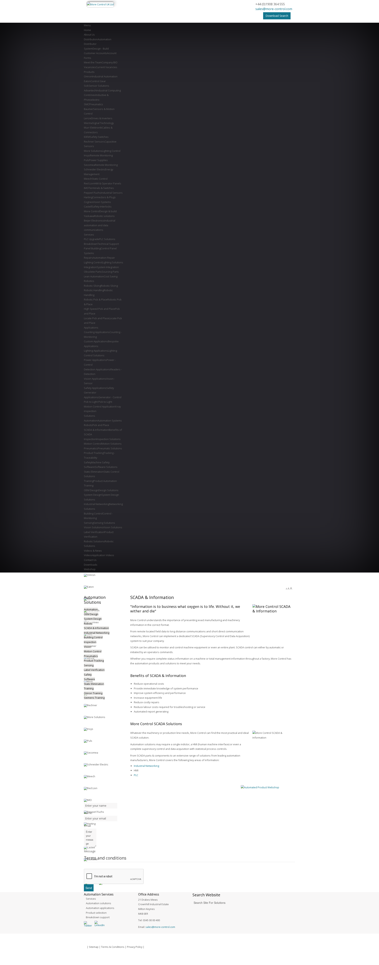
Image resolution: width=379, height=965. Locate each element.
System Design (93, 618)
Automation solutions (98, 903)
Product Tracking (94, 660)
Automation (91, 609)
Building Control (93, 637)
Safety (88, 674)
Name (88, 813)
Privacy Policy (134, 947)
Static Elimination (94, 684)
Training (89, 688)
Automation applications (100, 908)
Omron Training (93, 693)
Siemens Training (94, 697)
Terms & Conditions (112, 947)
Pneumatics (91, 656)
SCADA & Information (96, 628)
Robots (88, 623)
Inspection (90, 642)
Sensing (89, 665)
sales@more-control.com (273, 9)
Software (89, 679)
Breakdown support (98, 917)
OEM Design (91, 614)
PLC (136, 775)
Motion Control (92, 651)
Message (90, 851)
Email (87, 826)
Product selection (96, 912)
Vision (87, 646)
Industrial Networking (146, 766)
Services (91, 898)
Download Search (276, 16)
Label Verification (94, 670)
